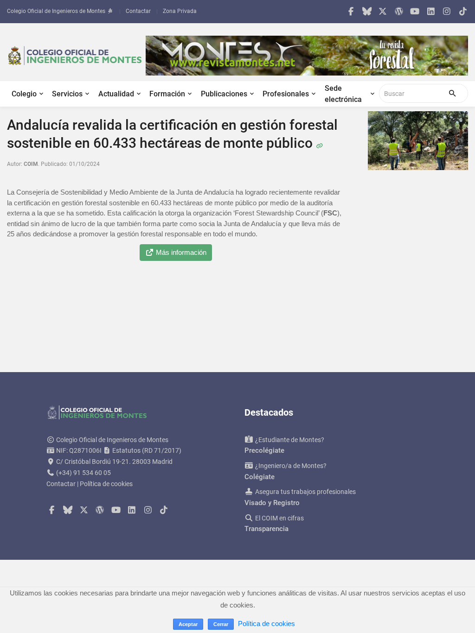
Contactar (138, 11)
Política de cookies (106, 483)
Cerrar (220, 624)
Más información (180, 252)
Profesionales (286, 93)
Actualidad (116, 93)
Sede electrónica (343, 94)
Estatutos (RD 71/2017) (146, 450)
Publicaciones (224, 93)
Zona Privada (180, 11)
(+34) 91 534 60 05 (83, 472)
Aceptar (188, 624)
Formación (167, 93)
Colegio (24, 93)
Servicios (67, 93)
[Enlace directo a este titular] (319, 143)
